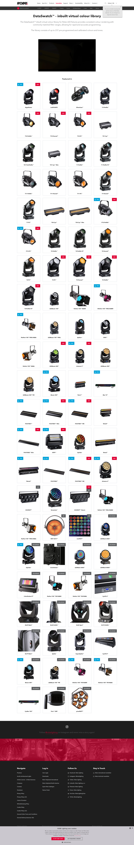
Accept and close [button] (58, 838)
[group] (27, 776)
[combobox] (130, 828)
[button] (67, 842)
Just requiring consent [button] (74, 838)
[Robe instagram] (67, 727)
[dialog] (67, 835)
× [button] (132, 828)
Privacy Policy (78, 835)
